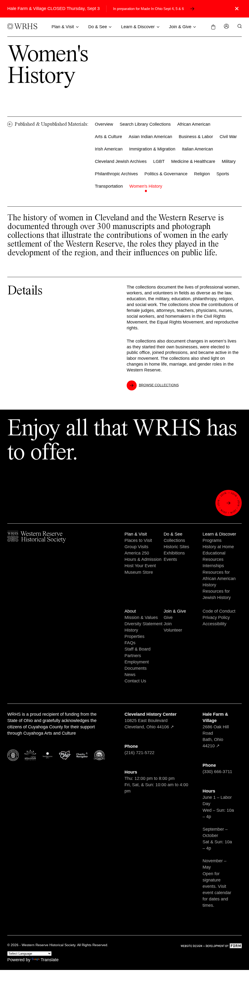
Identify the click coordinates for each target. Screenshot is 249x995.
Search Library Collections (145, 124)
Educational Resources (214, 556)
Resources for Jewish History (217, 594)
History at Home (218, 546)
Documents (135, 668)
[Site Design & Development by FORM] (211, 946)
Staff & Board (137, 649)
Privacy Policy (216, 617)
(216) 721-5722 (139, 752)
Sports (222, 173)
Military (229, 161)
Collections (174, 540)
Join (168, 623)
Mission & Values (141, 617)
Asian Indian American (150, 136)
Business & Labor (196, 136)
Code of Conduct (219, 611)
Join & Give (180, 26)
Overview (104, 124)
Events (170, 559)
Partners (132, 655)
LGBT (159, 161)
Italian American (197, 149)
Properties (134, 636)
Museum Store (138, 572)
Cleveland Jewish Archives (121, 161)
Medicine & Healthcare (193, 161)
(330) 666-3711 (217, 771)
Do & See (97, 26)
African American (193, 124)
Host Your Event (140, 565)
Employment (136, 662)
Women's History (145, 186)
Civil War (228, 136)
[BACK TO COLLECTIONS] (10, 124)
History (131, 630)
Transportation (109, 186)
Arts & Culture (108, 136)
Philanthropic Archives (116, 173)
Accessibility (214, 623)
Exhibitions (174, 553)
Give (168, 617)
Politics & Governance (165, 173)
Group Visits (136, 546)
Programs (212, 540)
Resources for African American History (219, 578)
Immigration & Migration (152, 149)
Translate (50, 959)
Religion (202, 173)
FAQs (129, 642)
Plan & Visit (63, 26)
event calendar (217, 892)
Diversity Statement (143, 623)
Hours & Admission (142, 559)
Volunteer (173, 630)
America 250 (136, 553)
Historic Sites (176, 546)
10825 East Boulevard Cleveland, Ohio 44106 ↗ (150, 720)
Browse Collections (159, 385)
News (129, 674)
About (130, 611)
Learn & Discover (138, 26)
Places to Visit (138, 540)
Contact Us (135, 680)
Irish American (109, 149)
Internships (213, 565)
